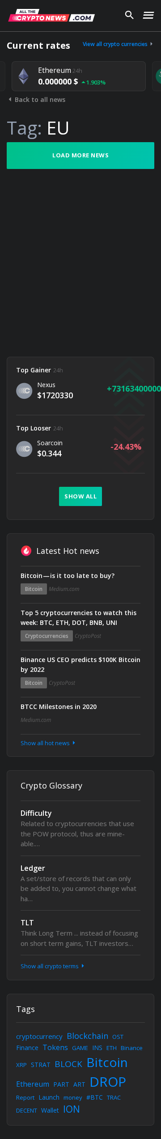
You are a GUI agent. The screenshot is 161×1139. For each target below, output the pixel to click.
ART (79, 1084)
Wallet (50, 1110)
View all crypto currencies (116, 44)
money (73, 1097)
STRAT (41, 1064)
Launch (48, 1097)
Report (25, 1097)
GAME (80, 1048)
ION (71, 1109)
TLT (27, 923)
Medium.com (64, 589)
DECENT (26, 1110)
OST (117, 1037)
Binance (132, 1048)
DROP (107, 1081)
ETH (111, 1048)
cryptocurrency (39, 1036)
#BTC (94, 1097)
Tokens (55, 1047)
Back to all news (39, 99)
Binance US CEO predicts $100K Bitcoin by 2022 (80, 664)
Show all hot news (46, 743)
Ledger (33, 868)
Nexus (46, 384)
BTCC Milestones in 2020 (59, 706)
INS (97, 1047)
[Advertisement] (80, 262)
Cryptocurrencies (46, 636)
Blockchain (87, 1035)
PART (61, 1084)
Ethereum (32, 1084)
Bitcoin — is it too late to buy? (67, 575)
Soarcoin (50, 443)
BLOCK (68, 1064)
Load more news (80, 155)
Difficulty (36, 813)
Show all (80, 496)
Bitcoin (33, 589)
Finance (27, 1047)
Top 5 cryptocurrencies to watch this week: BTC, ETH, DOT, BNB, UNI (78, 617)
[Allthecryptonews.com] (51, 15)
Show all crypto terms (50, 966)
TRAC (114, 1097)
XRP (21, 1065)
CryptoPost (88, 636)
